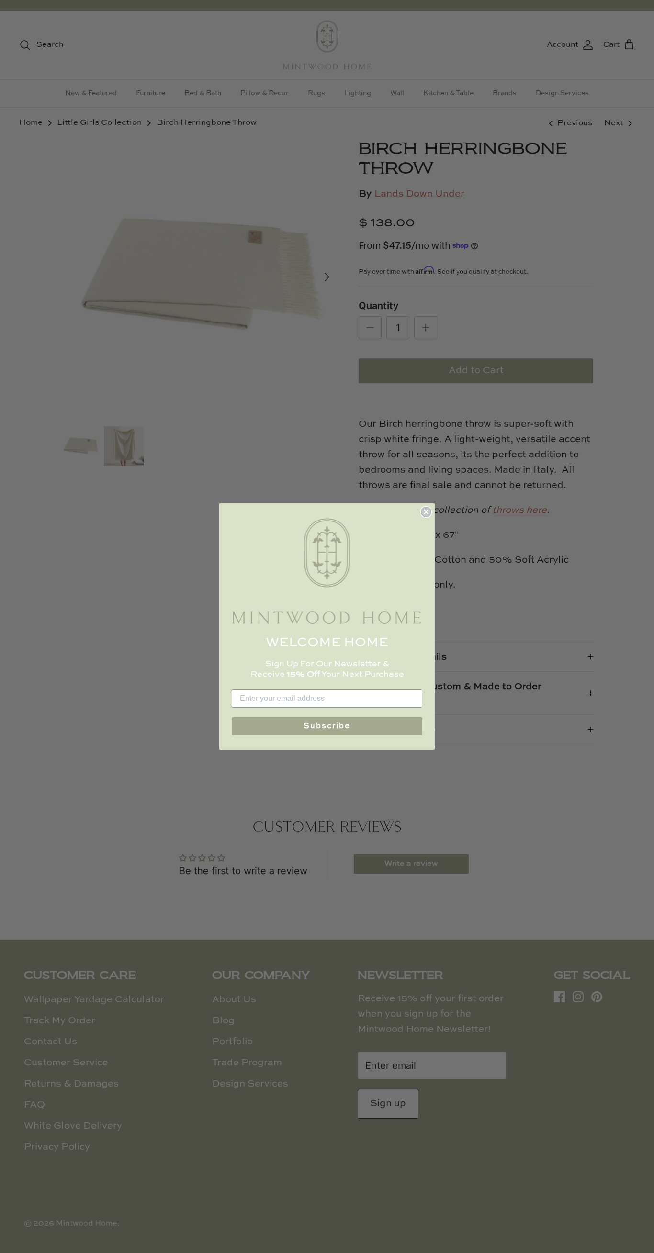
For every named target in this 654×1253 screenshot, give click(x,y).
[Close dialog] (426, 512)
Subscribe (327, 726)
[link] (327, 571)
